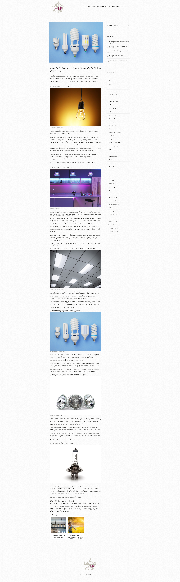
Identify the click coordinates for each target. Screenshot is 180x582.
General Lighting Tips (114, 146)
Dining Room (112, 135)
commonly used (65, 433)
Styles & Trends (101, 7)
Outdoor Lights (112, 197)
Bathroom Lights (113, 101)
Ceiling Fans (111, 118)
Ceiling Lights (112, 122)
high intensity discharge (65, 486)
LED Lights (111, 177)
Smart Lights (111, 211)
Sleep (110, 207)
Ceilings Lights (112, 125)
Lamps (110, 170)
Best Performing (112, 108)
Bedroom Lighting (113, 105)
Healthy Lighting (112, 149)
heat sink (73, 222)
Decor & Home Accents (114, 132)
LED (109, 173)
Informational (112, 163)
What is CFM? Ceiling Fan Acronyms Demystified (118, 47)
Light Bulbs (111, 183)
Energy (110, 139)
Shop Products (125, 7)
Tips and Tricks (112, 221)
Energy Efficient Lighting (115, 142)
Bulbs (110, 111)
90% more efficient (76, 218)
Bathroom (111, 98)
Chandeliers (111, 129)
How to (110, 159)
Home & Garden (112, 156)
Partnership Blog (113, 200)
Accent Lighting (112, 91)
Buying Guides (92, 7)
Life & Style (111, 180)
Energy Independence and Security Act (74, 141)
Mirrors (110, 190)
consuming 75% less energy (61, 296)
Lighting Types (112, 187)
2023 (109, 84)
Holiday (110, 152)
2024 (109, 87)
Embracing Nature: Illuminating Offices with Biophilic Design (116, 56)
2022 (109, 81)
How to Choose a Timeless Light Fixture (117, 60)
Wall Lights (111, 224)
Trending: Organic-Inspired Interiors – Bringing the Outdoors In (118, 42)
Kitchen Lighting (112, 166)
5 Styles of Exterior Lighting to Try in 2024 (117, 51)
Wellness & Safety (114, 7)
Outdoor (110, 194)
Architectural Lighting (114, 94)
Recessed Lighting (113, 204)
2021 (109, 77)
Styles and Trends (113, 218)
